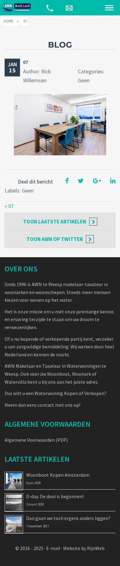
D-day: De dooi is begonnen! (55, 496)
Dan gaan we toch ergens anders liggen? (68, 518)
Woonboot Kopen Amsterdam (58, 475)
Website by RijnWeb (84, 548)
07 (25, 62)
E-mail (53, 548)
